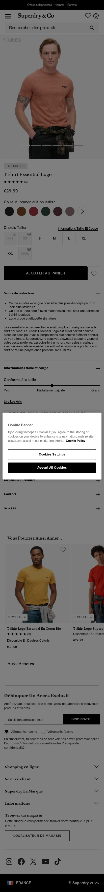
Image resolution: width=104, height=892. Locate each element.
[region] (52, 446)
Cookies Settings (52, 454)
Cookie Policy (75, 441)
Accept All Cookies (52, 467)
